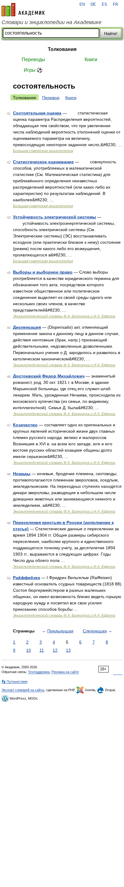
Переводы (33, 59)
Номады (21, 473)
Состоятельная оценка (37, 113)
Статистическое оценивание (43, 161)
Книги (91, 59)
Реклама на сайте (65, 672)
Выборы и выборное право (43, 272)
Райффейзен (26, 577)
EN (82, 4)
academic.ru (23, 9)
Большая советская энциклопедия (43, 151)
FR (115, 4)
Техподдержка (39, 672)
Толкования (62, 49)
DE (93, 4)
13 (68, 650)
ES (104, 4)
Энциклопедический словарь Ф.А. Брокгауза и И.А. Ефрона (64, 316)
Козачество (25, 424)
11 (41, 650)
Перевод (50, 97)
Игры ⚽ (33, 70)
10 (28, 650)
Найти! (110, 33)
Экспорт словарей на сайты (23, 690)
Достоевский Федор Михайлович (49, 376)
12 (55, 650)
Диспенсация (27, 327)
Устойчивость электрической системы (54, 217)
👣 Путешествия (14, 681)
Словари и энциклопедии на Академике (51, 22)
